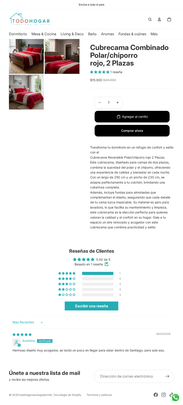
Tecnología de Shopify (67, 395)
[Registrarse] (167, 376)
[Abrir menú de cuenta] (159, 19)
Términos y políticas (99, 395)
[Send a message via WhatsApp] (175, 397)
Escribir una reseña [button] (91, 306)
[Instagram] (163, 394)
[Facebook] (155, 394)
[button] (100, 72)
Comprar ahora (132, 130)
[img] (22, 334)
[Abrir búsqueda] (150, 19)
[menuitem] (154, 34)
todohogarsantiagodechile (35, 395)
